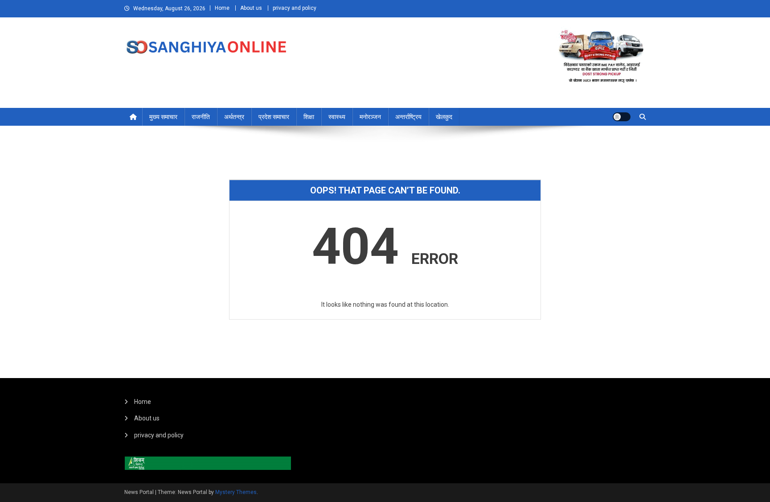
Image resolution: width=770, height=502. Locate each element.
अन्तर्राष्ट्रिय (408, 116)
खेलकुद (444, 116)
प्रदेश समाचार (273, 116)
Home (222, 8)
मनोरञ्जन (370, 116)
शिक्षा (308, 116)
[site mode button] (622, 116)
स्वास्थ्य (336, 116)
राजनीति (201, 116)
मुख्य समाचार (163, 116)
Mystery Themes (236, 492)
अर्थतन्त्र (234, 116)
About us (251, 8)
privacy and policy (294, 8)
